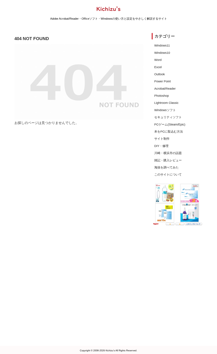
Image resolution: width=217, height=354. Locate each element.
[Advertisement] (177, 283)
